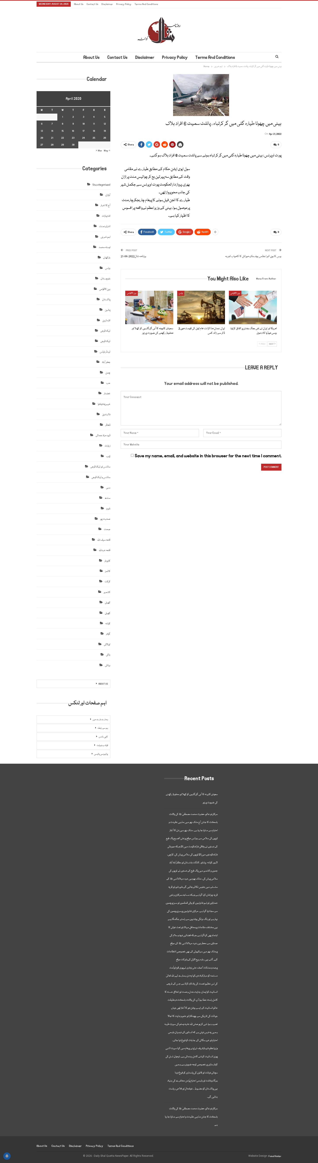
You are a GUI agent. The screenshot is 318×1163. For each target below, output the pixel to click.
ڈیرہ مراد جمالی (103, 435)
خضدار (107, 394)
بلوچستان (105, 279)
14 (52, 131)
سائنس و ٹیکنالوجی (101, 477)
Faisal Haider (274, 1156)
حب (108, 383)
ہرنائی (107, 665)
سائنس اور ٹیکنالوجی (100, 467)
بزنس (181, 293)
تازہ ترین (106, 321)
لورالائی (107, 645)
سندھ (107, 498)
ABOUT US (103, 684)
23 (73, 138)
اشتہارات (106, 216)
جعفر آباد (106, 362)
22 (62, 138)
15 (62, 131)
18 (94, 131)
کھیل (107, 603)
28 (52, 145)
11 (94, 124)
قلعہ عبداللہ (104, 550)
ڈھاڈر (107, 425)
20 (41, 138)
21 (52, 138)
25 (94, 138)
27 (41, 145)
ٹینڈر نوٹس (105, 352)
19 (105, 131)
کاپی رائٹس (103, 737)
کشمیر (107, 592)
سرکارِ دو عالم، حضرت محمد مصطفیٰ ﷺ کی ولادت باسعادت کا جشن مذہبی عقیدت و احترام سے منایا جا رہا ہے (191, 1117)
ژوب (108, 456)
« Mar (99, 150)
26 (104, 138)
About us (78, 4)
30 (73, 145)
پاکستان (106, 300)
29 (62, 145)
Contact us (92, 4)
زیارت (107, 446)
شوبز (108, 509)
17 (83, 131)
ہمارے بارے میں (100, 719)
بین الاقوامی (131, 293)
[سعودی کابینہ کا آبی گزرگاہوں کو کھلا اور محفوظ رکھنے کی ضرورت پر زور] (149, 307)
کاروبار (107, 561)
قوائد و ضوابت (102, 745)
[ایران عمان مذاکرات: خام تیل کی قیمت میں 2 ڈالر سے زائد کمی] (201, 307)
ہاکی (108, 655)
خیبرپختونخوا (104, 404)
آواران (107, 195)
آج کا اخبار (105, 205)
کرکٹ (107, 582)
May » (107, 150)
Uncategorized (101, 185)
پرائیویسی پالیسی (101, 754)
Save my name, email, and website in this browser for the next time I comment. (208, 456)
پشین (107, 310)
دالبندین (106, 415)
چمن (107, 373)
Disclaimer (107, 4)
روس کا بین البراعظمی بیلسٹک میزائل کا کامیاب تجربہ (253, 256)
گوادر (108, 634)
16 (73, 131)
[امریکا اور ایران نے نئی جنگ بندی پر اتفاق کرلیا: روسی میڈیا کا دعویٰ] (253, 307)
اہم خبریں (105, 237)
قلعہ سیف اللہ (103, 540)
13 (42, 131)
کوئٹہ (107, 624)
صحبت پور (105, 519)
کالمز (107, 571)
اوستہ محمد (104, 247)
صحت (107, 529)
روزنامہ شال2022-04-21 (133, 256)
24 (83, 138)
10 (83, 124)
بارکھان (106, 258)
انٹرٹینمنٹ (104, 226)
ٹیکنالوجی (105, 331)
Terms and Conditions (146, 4)
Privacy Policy (123, 4)
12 (105, 124)
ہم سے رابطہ (103, 728)
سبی (108, 488)
